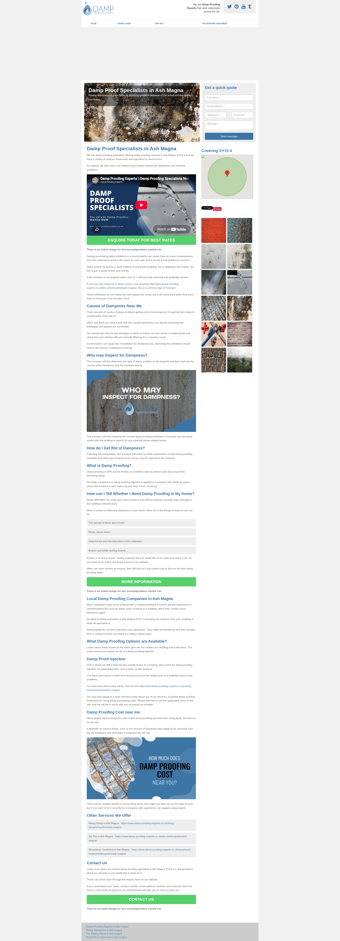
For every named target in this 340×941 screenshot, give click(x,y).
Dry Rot (159, 23)
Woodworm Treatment (215, 23)
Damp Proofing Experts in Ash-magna (107, 926)
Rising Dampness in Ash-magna (104, 930)
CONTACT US (141, 899)
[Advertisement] (170, 53)
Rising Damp (124, 23)
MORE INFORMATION (141, 581)
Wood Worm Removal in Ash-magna (106, 937)
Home (94, 23)
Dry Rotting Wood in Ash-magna (104, 933)
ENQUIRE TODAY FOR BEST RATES (141, 240)
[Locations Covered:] (85, 3)
